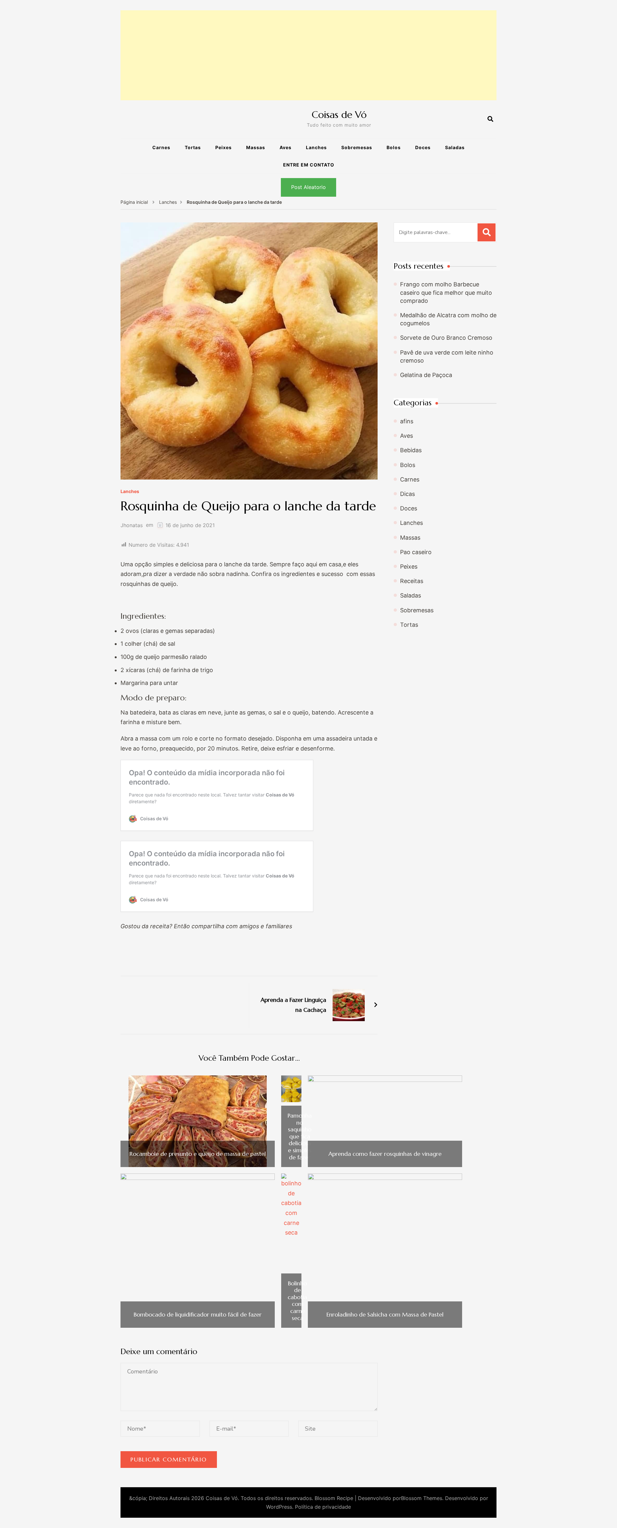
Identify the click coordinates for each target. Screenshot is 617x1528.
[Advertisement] (308, 55)
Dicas (407, 493)
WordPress (279, 1507)
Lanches (316, 147)
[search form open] (490, 119)
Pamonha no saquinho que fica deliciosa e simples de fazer (300, 1136)
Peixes (223, 147)
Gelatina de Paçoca (426, 375)
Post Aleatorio (308, 187)
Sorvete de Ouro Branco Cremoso (446, 337)
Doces (423, 147)
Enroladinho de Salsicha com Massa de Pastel (384, 1314)
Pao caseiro (416, 552)
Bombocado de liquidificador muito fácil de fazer (198, 1314)
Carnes (161, 147)
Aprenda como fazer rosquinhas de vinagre (385, 1153)
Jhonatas (132, 525)
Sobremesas (356, 147)
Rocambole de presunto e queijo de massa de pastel (198, 1153)
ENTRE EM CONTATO (308, 164)
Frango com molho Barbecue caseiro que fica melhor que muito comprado (446, 292)
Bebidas (411, 450)
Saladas (455, 147)
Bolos (394, 147)
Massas (255, 147)
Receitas (411, 581)
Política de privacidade (323, 1507)
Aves (285, 147)
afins (406, 421)
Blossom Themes (421, 1498)
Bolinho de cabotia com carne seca (297, 1301)
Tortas (193, 147)
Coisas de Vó (339, 115)
